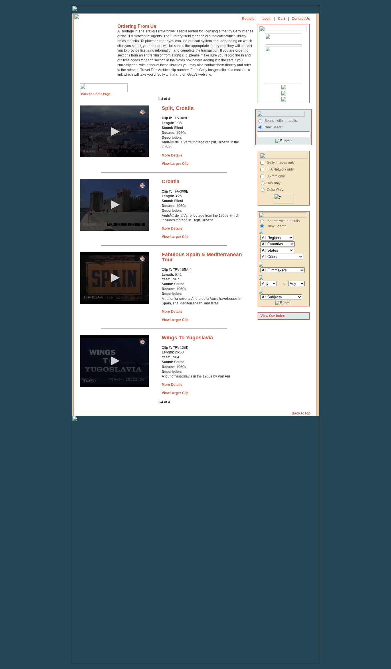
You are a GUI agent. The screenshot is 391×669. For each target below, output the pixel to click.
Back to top (301, 413)
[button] (114, 131)
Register (249, 19)
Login (266, 19)
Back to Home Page (95, 94)
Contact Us (301, 19)
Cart (281, 19)
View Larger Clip (175, 164)
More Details (172, 155)
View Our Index (272, 316)
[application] (114, 131)
